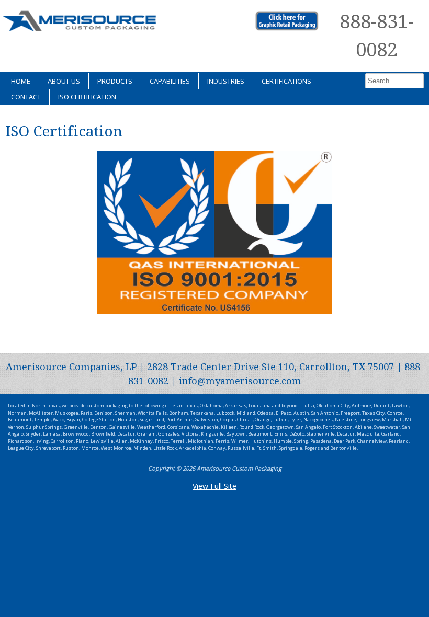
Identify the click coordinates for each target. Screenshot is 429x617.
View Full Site (214, 486)
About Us (64, 81)
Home (20, 81)
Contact (26, 96)
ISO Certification (87, 96)
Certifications (286, 81)
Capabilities (170, 81)
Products (114, 81)
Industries (225, 81)
